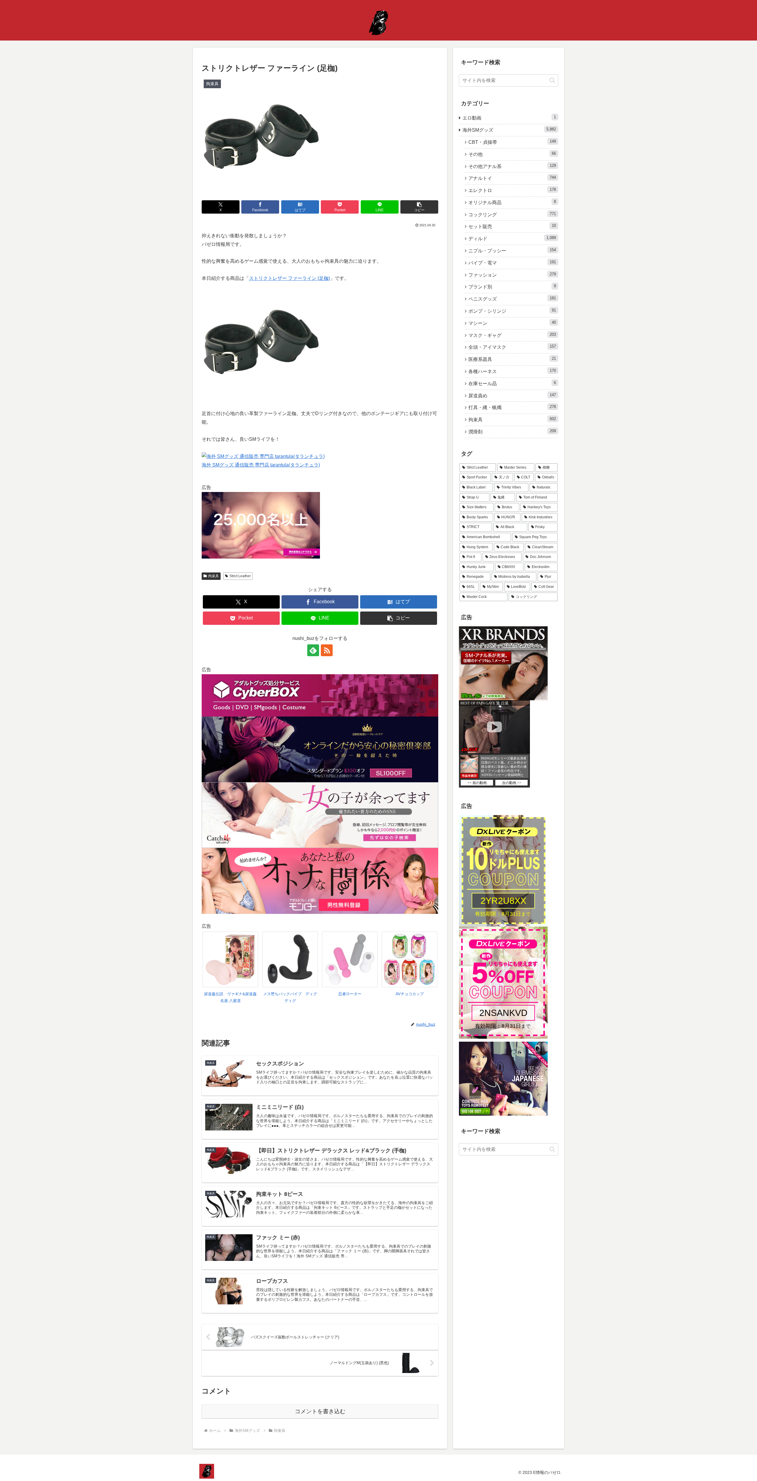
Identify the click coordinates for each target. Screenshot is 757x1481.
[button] (419, 207)
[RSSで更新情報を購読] (327, 650)
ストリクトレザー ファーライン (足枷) (289, 278)
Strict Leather (240, 576)
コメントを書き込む (320, 1411)
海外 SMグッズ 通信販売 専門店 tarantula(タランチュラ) (261, 464)
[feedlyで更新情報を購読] (313, 650)
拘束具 (213, 576)
